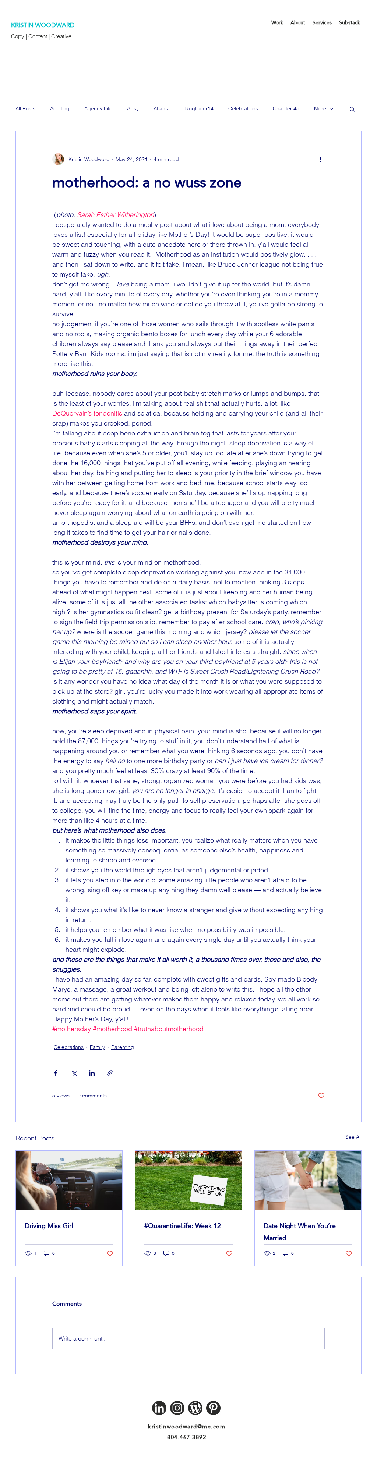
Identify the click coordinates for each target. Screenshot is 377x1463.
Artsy (133, 108)
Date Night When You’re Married (300, 1232)
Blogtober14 (199, 108)
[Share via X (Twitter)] (73, 1072)
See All (353, 1136)
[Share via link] (109, 1072)
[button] (352, 109)
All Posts (25, 108)
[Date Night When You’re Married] (308, 1180)
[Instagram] (177, 1408)
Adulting (60, 108)
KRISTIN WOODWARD (43, 25)
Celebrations (243, 108)
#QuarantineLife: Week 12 (182, 1226)
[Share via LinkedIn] (91, 1072)
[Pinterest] (213, 1408)
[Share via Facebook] (55, 1072)
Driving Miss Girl (49, 1226)
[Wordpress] (195, 1408)
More (320, 108)
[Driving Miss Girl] (69, 1180)
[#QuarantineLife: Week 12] (188, 1180)
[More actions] (320, 159)
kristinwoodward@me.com (186, 1426)
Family (97, 1047)
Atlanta (162, 108)
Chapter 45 (286, 108)
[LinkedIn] (159, 1408)
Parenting (122, 1047)
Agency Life (98, 108)
